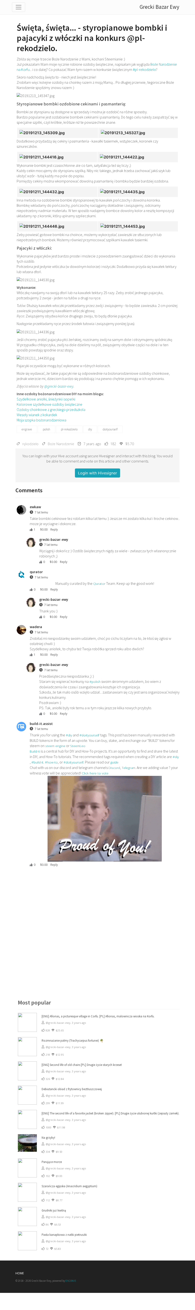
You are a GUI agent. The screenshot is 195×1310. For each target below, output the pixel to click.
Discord (114, 767)
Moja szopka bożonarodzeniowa (41, 420)
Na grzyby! (48, 1138)
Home (19, 1273)
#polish (95, 681)
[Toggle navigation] (18, 7)
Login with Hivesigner (97, 473)
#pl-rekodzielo (144, 69)
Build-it (35, 751)
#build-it (37, 762)
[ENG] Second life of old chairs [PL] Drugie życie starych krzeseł (82, 1065)
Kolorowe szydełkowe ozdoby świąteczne (49, 404)
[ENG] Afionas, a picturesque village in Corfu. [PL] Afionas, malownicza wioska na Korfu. (98, 1016)
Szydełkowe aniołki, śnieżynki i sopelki (46, 399)
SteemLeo (77, 746)
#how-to (51, 762)
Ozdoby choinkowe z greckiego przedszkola (51, 409)
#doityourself (89, 735)
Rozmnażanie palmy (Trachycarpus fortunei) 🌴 (72, 1041)
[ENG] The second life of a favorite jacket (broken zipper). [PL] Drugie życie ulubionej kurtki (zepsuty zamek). (110, 1113)
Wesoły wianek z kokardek (37, 414)
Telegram (128, 767)
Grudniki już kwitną (54, 1210)
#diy (69, 735)
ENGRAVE (70, 1280)
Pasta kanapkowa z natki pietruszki (64, 1235)
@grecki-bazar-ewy (58, 386)
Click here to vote (95, 773)
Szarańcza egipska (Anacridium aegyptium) (69, 1186)
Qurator (99, 583)
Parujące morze (52, 1162)
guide (114, 762)
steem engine (55, 746)
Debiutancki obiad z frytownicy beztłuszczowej (72, 1089)
